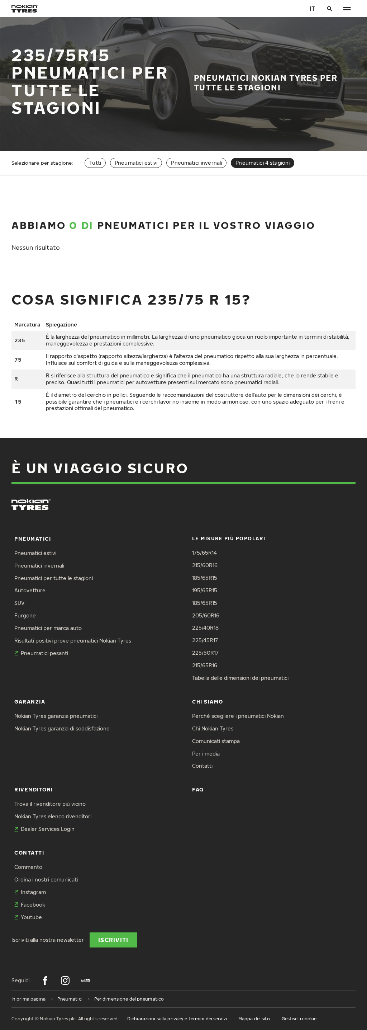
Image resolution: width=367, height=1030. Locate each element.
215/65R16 (204, 665)
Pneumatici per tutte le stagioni (53, 578)
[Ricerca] (329, 8)
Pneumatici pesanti (44, 653)
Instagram (33, 892)
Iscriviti (113, 939)
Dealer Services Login (48, 829)
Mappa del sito (254, 1018)
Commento (28, 867)
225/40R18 (205, 628)
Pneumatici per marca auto (48, 628)
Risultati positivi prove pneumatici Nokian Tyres (72, 641)
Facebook (33, 905)
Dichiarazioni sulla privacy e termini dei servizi (177, 1018)
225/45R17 (205, 640)
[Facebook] (45, 980)
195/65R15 (204, 590)
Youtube (31, 917)
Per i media (206, 754)
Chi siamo (207, 702)
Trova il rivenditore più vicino (50, 804)
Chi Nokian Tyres (212, 728)
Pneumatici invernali (196, 163)
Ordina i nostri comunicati (46, 879)
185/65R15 (204, 578)
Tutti (95, 163)
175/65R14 (204, 553)
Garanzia (29, 702)
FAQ (198, 789)
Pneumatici (32, 539)
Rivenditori (33, 789)
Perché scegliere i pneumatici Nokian (238, 716)
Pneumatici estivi (136, 163)
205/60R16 (205, 615)
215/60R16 (205, 565)
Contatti (202, 766)
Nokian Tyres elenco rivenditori (52, 816)
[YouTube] (85, 980)
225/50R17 (205, 653)
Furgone (25, 615)
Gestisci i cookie (299, 1018)
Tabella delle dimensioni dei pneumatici (240, 678)
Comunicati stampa (216, 741)
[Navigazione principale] (347, 8)
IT (312, 8)
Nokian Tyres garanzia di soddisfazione (62, 728)
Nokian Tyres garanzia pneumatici (55, 716)
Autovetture (30, 590)
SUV (19, 603)
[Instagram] (65, 980)
